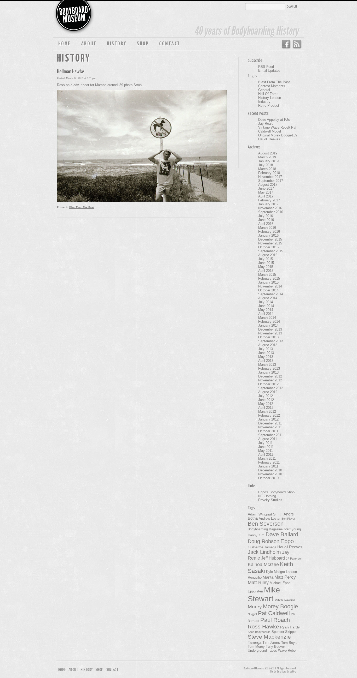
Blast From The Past (81, 207)
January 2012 (268, 419)
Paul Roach (275, 620)
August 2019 (267, 153)
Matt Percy (285, 577)
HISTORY (116, 43)
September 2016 (270, 212)
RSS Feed (297, 44)
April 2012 (265, 408)
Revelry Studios (270, 500)
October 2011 (268, 431)
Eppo (287, 541)
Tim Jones (271, 642)
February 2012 (269, 415)
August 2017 (267, 185)
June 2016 (266, 220)
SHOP (143, 43)
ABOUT (88, 43)
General (264, 90)
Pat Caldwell (274, 613)
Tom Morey (256, 647)
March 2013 (267, 365)
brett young (292, 529)
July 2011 (265, 443)
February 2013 (269, 368)
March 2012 (267, 411)
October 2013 (268, 337)
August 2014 (267, 298)
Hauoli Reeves (269, 139)
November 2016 (270, 208)
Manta (268, 577)
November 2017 (270, 177)
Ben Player (288, 518)
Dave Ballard (282, 534)
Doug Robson (263, 541)
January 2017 (268, 204)
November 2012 (270, 380)
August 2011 (267, 439)
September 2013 (270, 341)
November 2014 (270, 286)
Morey (255, 606)
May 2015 (265, 267)
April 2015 (265, 271)
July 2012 (265, 396)
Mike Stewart (264, 594)
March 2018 (267, 169)
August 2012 (267, 392)
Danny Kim (256, 535)
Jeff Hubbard (273, 558)
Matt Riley (258, 582)
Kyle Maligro (275, 572)
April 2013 (265, 361)
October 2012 (268, 384)
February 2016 (269, 231)
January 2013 (268, 372)
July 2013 (265, 349)
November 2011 (270, 427)
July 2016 (265, 216)
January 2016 (268, 235)
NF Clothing (267, 496)
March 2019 (267, 157)
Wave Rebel (287, 650)
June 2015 (266, 263)
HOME (64, 43)
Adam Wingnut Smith (265, 514)
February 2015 (269, 278)
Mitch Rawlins (285, 600)
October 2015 (268, 247)
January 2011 (268, 466)
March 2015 (267, 275)
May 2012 (265, 404)
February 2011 (269, 462)
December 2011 (270, 423)
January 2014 (268, 325)
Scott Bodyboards (259, 631)
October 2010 (268, 478)
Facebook (286, 44)
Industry (264, 102)
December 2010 (270, 470)
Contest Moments (271, 86)
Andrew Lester (269, 518)
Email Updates (269, 71)
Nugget (252, 614)
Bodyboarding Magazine (265, 529)
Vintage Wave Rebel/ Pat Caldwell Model (277, 129)
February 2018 (269, 173)
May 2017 (265, 192)
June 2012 (266, 400)
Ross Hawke (263, 626)
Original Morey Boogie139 (277, 135)
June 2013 (266, 353)
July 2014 (265, 302)
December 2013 (270, 329)
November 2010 (270, 474)
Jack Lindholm (264, 552)
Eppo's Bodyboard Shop (276, 492)
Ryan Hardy (290, 627)
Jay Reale (265, 123)
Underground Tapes (262, 650)
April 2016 (265, 224)
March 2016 (267, 228)
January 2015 (268, 282)
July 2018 (265, 165)
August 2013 (267, 345)
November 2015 (270, 243)
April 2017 (265, 196)
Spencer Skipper (284, 632)
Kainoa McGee (263, 564)
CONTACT (169, 43)
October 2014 (268, 290)
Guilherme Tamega (262, 547)
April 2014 (265, 314)
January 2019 (268, 161)
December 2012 (270, 376)
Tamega (254, 642)
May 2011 (265, 451)
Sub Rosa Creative (286, 671)
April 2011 (265, 455)
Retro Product (268, 105)
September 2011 (270, 435)
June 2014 (266, 306)
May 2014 (265, 310)
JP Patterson (294, 558)
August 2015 (267, 255)
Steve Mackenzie (269, 637)
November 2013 (270, 333)
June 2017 (266, 188)
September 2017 (270, 181)
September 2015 (270, 251)
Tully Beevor (275, 647)
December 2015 (270, 239)
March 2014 (267, 318)
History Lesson (269, 98)
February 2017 (269, 200)
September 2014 (270, 294)
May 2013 (265, 357)
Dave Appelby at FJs (274, 120)
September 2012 (270, 388)
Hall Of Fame (268, 94)
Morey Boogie (280, 606)
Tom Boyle (289, 643)
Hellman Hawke (70, 71)
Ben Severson (266, 523)
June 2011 (266, 447)
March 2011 (267, 458)
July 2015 (265, 259)
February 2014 (269, 321)
